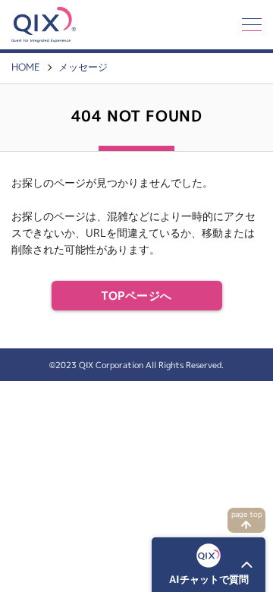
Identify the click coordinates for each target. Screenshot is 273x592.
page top (246, 514)
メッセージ (83, 67)
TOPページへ (136, 295)
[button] (208, 564)
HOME (25, 67)
